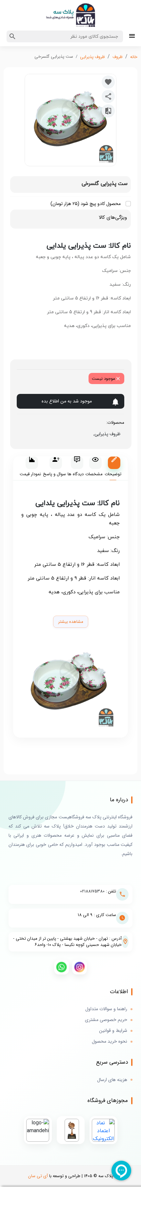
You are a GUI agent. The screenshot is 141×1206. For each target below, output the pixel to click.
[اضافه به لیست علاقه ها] (108, 82)
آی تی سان (38, 1176)
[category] (132, 36)
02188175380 (92, 891)
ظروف (117, 56)
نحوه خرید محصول (109, 1041)
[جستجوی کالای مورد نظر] (12, 36)
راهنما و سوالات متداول (106, 1009)
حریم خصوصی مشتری (106, 1019)
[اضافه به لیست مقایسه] (108, 110)
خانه (133, 56)
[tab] (113, 468)
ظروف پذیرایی (92, 56)
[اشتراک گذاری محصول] (108, 96)
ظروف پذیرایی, (105, 434)
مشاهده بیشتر (70, 621)
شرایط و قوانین (113, 1030)
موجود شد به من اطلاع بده (67, 401)
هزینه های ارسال (112, 1079)
